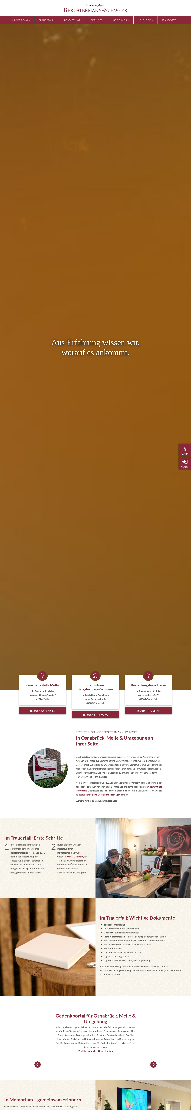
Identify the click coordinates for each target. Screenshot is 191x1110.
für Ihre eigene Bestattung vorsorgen (101, 794)
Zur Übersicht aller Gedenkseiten (95, 1051)
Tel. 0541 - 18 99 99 (73, 856)
